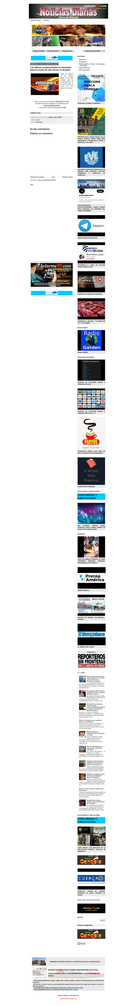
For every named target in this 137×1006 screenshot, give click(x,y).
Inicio (53, 177)
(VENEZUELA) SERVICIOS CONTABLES (90, 294)
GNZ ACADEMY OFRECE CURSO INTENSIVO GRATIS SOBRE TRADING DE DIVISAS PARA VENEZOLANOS (91, 527)
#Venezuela (59, 101)
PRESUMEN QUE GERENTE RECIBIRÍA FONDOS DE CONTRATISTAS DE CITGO (58, 988)
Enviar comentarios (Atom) (47, 180)
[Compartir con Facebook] (37, 120)
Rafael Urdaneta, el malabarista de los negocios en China (96, 733)
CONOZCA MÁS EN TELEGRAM (87, 238)
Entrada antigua (68, 177)
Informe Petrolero (84, 68)
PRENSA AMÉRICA (83, 590)
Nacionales (39, 122)
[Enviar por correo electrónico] (32, 120)
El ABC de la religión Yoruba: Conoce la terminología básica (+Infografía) (96, 775)
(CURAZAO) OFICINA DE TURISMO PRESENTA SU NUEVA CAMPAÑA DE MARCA (91, 893)
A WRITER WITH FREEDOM (86, 486)
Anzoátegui (82, 61)
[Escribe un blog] (33, 120)
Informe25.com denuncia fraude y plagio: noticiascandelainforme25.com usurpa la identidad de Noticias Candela (96, 707)
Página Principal (35, 20)
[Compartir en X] (35, 120)
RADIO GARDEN (83, 352)
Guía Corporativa (84, 70)
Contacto (46, 20)
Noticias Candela (38, 51)
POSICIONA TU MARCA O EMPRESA (89, 103)
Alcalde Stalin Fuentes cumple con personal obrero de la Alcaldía (96, 802)
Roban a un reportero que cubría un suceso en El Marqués (90, 721)
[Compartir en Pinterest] (39, 120)
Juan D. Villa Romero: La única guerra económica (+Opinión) (94, 748)
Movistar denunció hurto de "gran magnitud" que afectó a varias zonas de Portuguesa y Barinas (95, 679)
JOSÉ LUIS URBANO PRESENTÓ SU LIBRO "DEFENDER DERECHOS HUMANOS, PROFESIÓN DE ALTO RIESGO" (91, 561)
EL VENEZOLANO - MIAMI (86, 647)
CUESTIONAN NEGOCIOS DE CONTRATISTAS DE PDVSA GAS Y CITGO (56, 989)
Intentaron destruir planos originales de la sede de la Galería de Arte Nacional (95, 762)
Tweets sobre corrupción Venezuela (88, 900)
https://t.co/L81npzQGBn (52, 105)
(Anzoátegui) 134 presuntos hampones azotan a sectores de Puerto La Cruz (96, 692)
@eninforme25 (95, 51)
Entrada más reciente (37, 177)
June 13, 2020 (61, 107)
